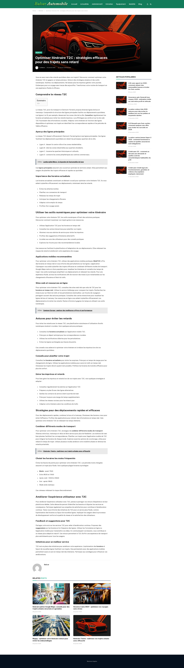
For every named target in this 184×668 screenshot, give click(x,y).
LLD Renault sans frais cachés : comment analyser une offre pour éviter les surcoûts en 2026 (139, 126)
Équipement (121, 4)
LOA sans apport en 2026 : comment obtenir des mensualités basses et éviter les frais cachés (138, 86)
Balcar (43, 67)
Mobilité (132, 4)
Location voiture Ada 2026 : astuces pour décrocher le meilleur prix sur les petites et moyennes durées (139, 112)
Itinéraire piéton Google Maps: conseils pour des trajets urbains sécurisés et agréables (51, 608)
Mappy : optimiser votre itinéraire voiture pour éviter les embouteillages (50, 640)
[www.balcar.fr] (50, 4)
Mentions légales (92, 661)
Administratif (97, 4)
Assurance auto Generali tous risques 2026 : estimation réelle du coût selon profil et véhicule (139, 99)
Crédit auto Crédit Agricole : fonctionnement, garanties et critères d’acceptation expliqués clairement (138, 171)
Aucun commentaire (65, 67)
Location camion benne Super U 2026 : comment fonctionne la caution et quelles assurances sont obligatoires (139, 141)
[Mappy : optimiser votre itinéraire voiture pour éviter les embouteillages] (51, 625)
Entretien (109, 4)
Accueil (74, 4)
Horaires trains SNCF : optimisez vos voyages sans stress (90, 608)
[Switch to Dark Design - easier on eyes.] (147, 4)
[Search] (150, 4)
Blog (140, 4)
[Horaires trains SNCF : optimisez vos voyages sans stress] (92, 593)
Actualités (84, 4)
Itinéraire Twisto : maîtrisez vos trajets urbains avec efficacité (91, 640)
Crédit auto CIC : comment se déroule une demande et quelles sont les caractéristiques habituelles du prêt (139, 156)
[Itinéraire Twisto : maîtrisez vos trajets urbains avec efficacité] (92, 625)
